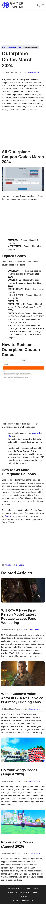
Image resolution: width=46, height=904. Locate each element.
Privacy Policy (25, 892)
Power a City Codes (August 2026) (17, 844)
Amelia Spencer (34, 630)
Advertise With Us (15, 889)
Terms (35, 892)
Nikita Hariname (34, 709)
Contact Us (12, 892)
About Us (27, 889)
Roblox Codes (18, 565)
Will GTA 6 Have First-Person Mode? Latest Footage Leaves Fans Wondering (19, 616)
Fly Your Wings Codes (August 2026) (19, 772)
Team (36, 889)
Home (4, 47)
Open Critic (23, 896)
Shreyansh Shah (34, 72)
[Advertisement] (23, 27)
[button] (38, 5)
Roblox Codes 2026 (14, 47)
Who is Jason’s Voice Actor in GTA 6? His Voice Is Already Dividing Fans (22, 698)
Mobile (8, 565)
